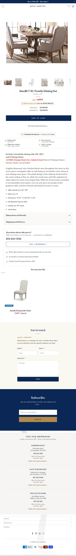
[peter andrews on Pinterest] (36, 534)
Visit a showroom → (38, 244)
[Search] (68, 6)
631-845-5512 (44, 146)
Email (42, 348)
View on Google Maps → (38, 461)
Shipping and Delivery (15, 222)
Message (21, 358)
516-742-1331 (38, 501)
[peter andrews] (38, 6)
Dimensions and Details (16, 215)
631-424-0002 (38, 477)
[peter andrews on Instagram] (39, 534)
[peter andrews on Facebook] (32, 534)
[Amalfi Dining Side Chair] (20, 291)
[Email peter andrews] (43, 534)
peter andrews (41, 542)
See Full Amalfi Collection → (38, 126)
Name (20, 348)
